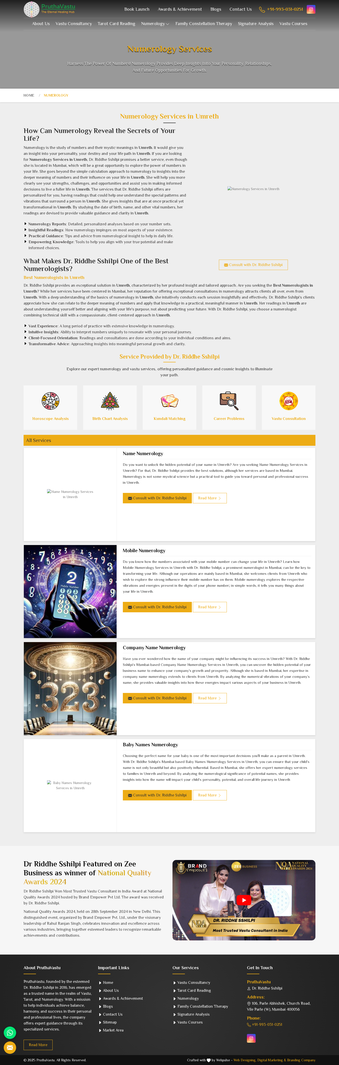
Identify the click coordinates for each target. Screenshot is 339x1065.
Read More (38, 1045)
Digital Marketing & (271, 1060)
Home (29, 95)
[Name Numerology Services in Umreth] (70, 494)
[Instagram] (311, 9)
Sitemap (109, 1022)
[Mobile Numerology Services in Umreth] (70, 591)
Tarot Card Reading (116, 23)
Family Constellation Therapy (203, 23)
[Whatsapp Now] (10, 1033)
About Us (41, 23)
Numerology (153, 23)
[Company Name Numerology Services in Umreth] (70, 688)
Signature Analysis (255, 23)
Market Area (113, 1030)
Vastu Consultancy (74, 23)
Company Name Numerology (154, 647)
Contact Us (241, 9)
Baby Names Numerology (150, 744)
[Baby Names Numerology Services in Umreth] (70, 785)
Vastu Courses (293, 23)
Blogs (215, 9)
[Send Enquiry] (10, 1047)
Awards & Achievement (180, 9)
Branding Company (301, 1060)
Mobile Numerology (144, 550)
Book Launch (136, 9)
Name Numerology (143, 453)
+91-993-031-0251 (284, 9)
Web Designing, (245, 1060)
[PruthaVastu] (50, 9)
